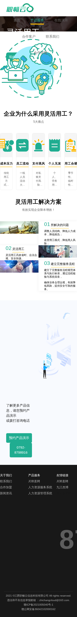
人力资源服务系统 (40, 487)
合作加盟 (40, 53)
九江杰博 (62, 487)
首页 (16, 20)
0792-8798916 (20, 450)
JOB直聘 (34, 481)
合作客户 (29, 36)
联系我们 (52, 36)
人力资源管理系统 (40, 493)
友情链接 (62, 475)
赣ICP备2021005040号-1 (38, 604)
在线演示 (61, 20)
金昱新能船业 (65, 493)
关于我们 (6, 475)
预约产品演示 (19, 438)
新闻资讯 (6, 493)
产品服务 (37, 20)
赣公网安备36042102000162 (38, 609)
